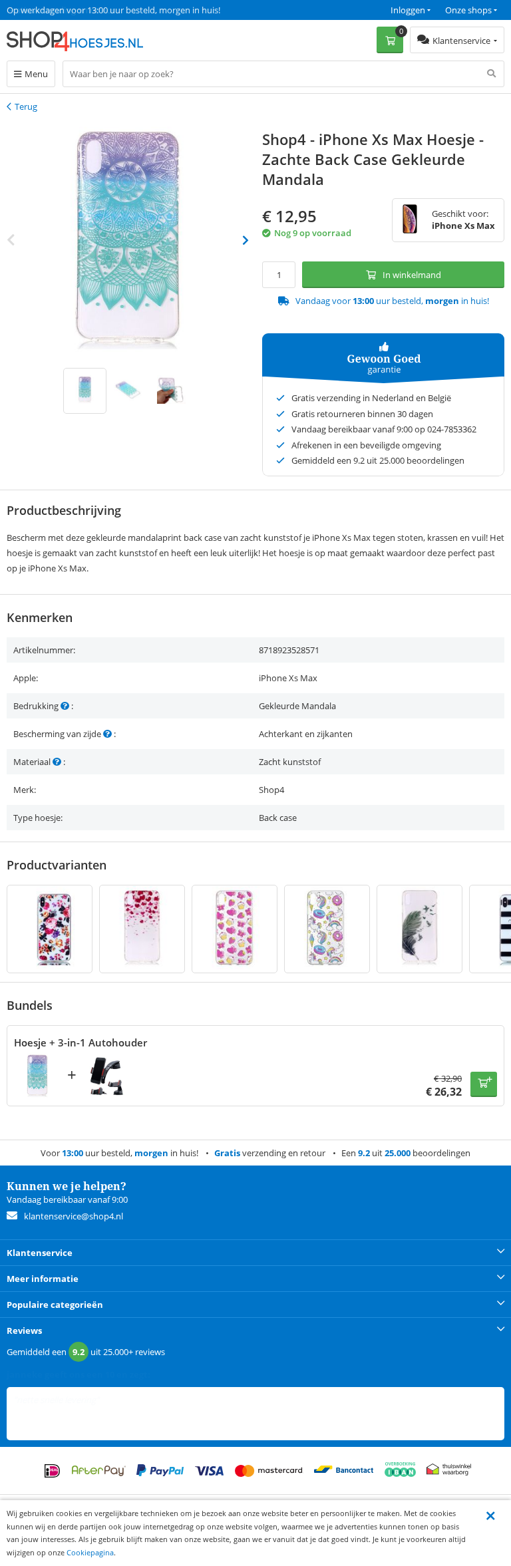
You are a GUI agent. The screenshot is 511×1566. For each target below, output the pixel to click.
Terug (26, 106)
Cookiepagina (90, 1552)
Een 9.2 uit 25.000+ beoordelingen (73, 10)
